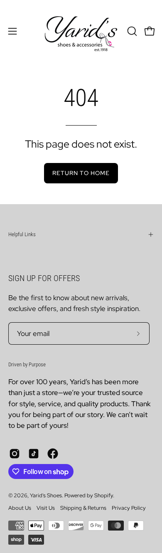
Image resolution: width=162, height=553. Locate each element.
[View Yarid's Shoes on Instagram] (14, 453)
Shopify (103, 495)
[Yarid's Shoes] (81, 31)
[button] (131, 31)
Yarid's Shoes (46, 495)
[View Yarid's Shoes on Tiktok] (33, 453)
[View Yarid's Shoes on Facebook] (53, 453)
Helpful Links (22, 234)
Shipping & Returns (83, 507)
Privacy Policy (129, 507)
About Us (19, 507)
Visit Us (46, 507)
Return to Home (81, 173)
